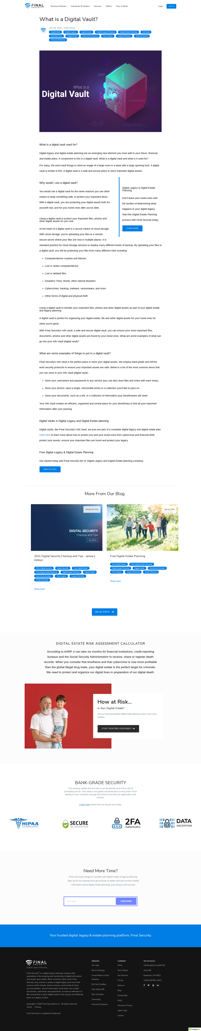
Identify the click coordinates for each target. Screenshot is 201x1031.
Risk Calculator (98, 994)
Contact (121, 1015)
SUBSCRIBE (126, 901)
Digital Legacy (70, 32)
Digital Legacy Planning (106, 32)
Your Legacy (107, 36)
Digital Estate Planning (128, 32)
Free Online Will (98, 989)
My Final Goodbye (99, 984)
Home (120, 965)
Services (97, 6)
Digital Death (72, 36)
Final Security (32, 973)
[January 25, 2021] (66, 527)
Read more (39, 589)
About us (121, 985)
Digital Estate (86, 32)
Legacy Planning (124, 36)
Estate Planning (142, 36)
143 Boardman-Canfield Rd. (154, 965)
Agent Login (122, 1010)
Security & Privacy (125, 1005)
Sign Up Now (50, 469)
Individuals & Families (80, 6)
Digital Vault (55, 32)
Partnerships (123, 995)
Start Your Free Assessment (117, 728)
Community (96, 999)
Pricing (120, 980)
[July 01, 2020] (142, 527)
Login (160, 6)
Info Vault (145, 32)
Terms (29, 1007)
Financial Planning (58, 40)
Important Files (56, 36)
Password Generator (100, 1004)
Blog (119, 990)
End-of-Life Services (90, 36)
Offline (109, 6)
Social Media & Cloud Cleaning (100, 977)
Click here (44, 435)
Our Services (123, 975)
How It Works (122, 6)
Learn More (132, 228)
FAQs (120, 1000)
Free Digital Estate (81, 568)
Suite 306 (147, 970)
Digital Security (62, 568)
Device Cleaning (98, 970)
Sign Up (171, 6)
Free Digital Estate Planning (46, 572)
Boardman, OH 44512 (152, 975)
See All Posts (102, 612)
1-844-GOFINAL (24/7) (152, 980)
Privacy (38, 1007)
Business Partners (59, 6)
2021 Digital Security (44, 568)
